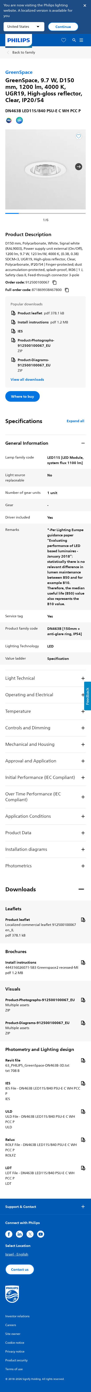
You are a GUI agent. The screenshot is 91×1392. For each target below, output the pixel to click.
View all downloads (27, 379)
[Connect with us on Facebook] (8, 1234)
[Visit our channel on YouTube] (40, 1234)
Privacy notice (15, 1351)
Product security (16, 1360)
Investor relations (17, 1316)
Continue (63, 27)
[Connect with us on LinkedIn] (19, 1234)
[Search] (74, 40)
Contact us (19, 1269)
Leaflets (13, 909)
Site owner (12, 1333)
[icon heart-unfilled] (63, 40)
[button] (12, 166)
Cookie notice (14, 1342)
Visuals (12, 989)
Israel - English (16, 1254)
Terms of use (14, 1369)
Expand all (75, 421)
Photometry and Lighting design (39, 1049)
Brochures (16, 951)
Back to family (23, 52)
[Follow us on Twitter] (30, 1234)
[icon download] (83, 919)
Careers (10, 1325)
